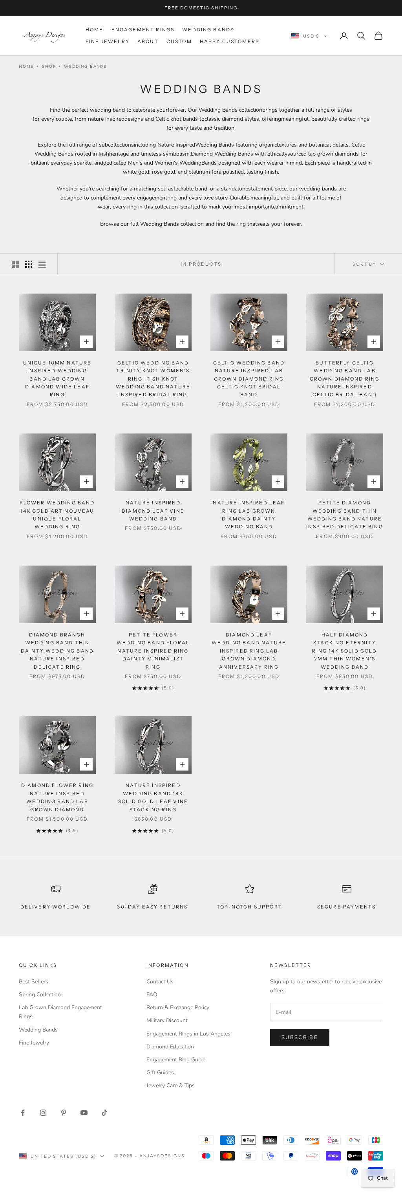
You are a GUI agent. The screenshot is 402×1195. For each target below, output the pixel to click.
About (148, 41)
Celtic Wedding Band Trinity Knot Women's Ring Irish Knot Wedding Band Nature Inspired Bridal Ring (153, 379)
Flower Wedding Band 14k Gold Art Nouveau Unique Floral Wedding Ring (57, 514)
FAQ (151, 994)
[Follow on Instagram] (43, 1113)
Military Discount (167, 1020)
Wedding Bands (208, 30)
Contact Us (160, 981)
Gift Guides (160, 1072)
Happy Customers (229, 41)
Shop (49, 66)
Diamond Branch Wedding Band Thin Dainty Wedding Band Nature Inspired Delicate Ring (57, 651)
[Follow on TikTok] (104, 1113)
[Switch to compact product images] (42, 264)
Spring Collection (40, 994)
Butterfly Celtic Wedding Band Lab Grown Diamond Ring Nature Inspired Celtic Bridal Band (345, 379)
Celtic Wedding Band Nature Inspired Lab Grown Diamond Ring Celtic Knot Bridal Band (249, 379)
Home (95, 30)
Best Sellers (33, 981)
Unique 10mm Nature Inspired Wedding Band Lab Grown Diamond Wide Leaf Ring (57, 379)
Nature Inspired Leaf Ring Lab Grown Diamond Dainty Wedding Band (249, 514)
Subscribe (299, 1037)
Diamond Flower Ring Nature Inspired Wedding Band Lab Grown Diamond (57, 797)
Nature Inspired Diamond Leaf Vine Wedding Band (153, 511)
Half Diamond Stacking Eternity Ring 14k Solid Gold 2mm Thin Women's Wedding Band (344, 651)
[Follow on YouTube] (84, 1113)
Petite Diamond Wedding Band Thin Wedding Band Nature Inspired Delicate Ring (344, 514)
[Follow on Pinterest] (64, 1113)
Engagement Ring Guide (175, 1059)
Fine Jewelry (108, 41)
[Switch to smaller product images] (28, 264)
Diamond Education (170, 1046)
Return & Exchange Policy (177, 1007)
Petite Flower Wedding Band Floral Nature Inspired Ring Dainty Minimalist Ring (153, 651)
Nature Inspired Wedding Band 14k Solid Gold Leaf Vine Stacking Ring (153, 797)
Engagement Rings (143, 30)
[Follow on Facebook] (23, 1113)
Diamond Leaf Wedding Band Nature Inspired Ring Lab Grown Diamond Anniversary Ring (249, 651)
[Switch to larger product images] (15, 264)
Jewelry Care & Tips (170, 1085)
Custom (179, 41)
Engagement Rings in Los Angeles (188, 1033)
